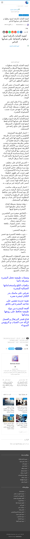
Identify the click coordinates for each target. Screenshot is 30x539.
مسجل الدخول (19, 443)
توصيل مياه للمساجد (22, 475)
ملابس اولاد (21, 509)
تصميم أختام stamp (23, 459)
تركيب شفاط (24, 477)
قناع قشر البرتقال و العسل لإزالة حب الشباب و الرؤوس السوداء (15, 322)
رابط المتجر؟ (21, 500)
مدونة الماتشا (21, 518)
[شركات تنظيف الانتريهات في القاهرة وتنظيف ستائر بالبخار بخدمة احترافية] (8, 402)
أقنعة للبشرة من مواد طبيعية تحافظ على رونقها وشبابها (16, 311)
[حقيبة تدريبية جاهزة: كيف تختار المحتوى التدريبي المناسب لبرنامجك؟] (21, 402)
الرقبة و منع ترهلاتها (11, 342)
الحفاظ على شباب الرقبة (24, 342)
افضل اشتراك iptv (20, 503)
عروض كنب (24, 463)
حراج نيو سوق (24, 470)
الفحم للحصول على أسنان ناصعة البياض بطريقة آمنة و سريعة (22, 383)
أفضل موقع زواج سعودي (19, 498)
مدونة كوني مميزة (20, 514)
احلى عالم (18, 338)
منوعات (25, 398)
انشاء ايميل (24, 466)
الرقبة (17, 342)
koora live (21, 491)
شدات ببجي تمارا (23, 461)
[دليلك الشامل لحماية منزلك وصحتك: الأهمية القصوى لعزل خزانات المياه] (8, 418)
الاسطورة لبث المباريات (19, 496)
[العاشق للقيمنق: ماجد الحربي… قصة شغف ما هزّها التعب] (21, 418)
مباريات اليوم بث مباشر (19, 493)
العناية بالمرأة (25, 15)
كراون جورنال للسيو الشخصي (17, 512)
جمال (20, 15)
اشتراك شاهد (24, 482)
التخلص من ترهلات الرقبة (24, 340)
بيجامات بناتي (21, 507)
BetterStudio (19, 536)
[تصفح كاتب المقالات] (15, 358)
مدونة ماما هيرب (20, 516)
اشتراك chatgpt (23, 479)
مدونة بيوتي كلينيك (20, 521)
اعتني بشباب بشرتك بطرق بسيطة (9, 338)
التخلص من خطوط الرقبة (14, 340)
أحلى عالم (23, 338)
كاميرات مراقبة (24, 473)
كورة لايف (22, 505)
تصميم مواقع (24, 468)
